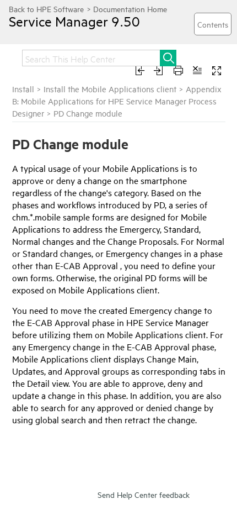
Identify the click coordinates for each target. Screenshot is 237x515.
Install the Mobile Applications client (110, 88)
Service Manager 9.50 (74, 21)
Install (23, 88)
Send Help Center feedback (144, 494)
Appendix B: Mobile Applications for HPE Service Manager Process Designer (117, 100)
